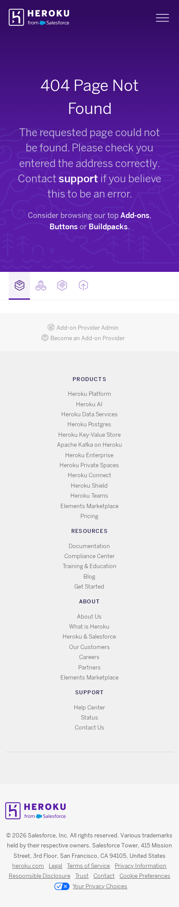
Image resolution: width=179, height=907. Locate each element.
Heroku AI (89, 404)
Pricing (89, 516)
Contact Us (89, 727)
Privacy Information (140, 866)
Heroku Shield (89, 485)
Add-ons (134, 215)
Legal (55, 866)
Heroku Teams (89, 495)
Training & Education (89, 566)
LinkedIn (107, 768)
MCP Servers (62, 286)
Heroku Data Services (89, 414)
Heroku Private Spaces (89, 465)
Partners (89, 667)
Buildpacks (108, 226)
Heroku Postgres (89, 424)
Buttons (64, 226)
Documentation (89, 546)
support (78, 178)
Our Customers (89, 647)
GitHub (94, 768)
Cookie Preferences (144, 876)
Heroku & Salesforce (89, 636)
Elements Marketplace (89, 506)
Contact (104, 876)
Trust (82, 876)
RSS (69, 768)
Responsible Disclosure (39, 876)
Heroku (40, 17)
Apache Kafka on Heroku (89, 445)
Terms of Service (88, 866)
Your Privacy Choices (100, 886)
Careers (89, 657)
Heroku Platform (89, 394)
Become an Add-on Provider (87, 338)
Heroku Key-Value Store (89, 435)
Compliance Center (89, 556)
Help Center (89, 707)
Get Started (89, 586)
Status (89, 717)
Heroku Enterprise (89, 455)
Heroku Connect (89, 475)
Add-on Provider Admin (87, 327)
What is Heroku (89, 626)
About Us (89, 616)
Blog (89, 576)
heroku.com (28, 866)
